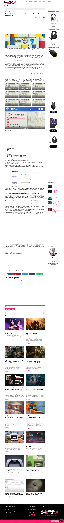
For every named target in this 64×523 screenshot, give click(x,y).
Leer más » (7, 340)
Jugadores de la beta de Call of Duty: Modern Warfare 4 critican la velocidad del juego (14, 361)
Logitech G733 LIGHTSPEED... (53, 24)
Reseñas (39, 1)
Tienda (44, 1)
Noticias (30, 1)
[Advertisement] (25, 27)
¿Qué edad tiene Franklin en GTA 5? (14, 445)
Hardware (35, 1)
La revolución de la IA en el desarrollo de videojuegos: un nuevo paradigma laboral (14, 389)
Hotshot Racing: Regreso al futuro (56, 197)
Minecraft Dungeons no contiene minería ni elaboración (56, 210)
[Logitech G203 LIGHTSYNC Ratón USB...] (53, 53)
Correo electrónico (9, 298)
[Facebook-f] (29, 515)
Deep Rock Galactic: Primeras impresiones (55, 192)
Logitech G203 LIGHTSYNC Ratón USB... (53, 59)
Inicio (26, 1)
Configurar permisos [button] (55, 521)
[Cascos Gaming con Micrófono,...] (53, 35)
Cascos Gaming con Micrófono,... (53, 41)
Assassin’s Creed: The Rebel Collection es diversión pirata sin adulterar (56, 203)
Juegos (49, 1)
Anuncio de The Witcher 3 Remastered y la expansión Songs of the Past (35, 389)
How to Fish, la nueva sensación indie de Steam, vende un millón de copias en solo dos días (14, 417)
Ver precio (53, 26)
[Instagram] (35, 515)
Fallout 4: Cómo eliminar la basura (55, 186)
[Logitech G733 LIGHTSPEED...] (53, 17)
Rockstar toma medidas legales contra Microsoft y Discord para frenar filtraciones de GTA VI (34, 361)
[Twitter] (32, 515)
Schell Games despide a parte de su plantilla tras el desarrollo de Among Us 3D (35, 417)
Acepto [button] (61, 521)
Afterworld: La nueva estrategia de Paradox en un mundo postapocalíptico (34, 333)
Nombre (7, 294)
